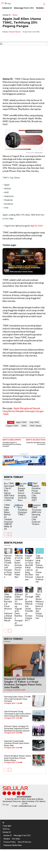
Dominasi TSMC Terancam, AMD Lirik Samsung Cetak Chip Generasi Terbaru (37, 514)
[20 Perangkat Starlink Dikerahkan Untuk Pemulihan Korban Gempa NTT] (29, 590)
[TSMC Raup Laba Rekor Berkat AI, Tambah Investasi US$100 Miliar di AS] (16, 506)
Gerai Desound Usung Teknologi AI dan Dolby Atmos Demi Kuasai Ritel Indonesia (17, 713)
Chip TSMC (34, 422)
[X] (11, 37)
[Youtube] (23, 793)
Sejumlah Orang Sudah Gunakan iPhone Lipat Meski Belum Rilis (16, 743)
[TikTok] (14, 793)
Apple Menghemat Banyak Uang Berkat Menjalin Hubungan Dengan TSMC (23, 411)
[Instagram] (9, 793)
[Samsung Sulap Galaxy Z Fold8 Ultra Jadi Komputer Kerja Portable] (8, 551)
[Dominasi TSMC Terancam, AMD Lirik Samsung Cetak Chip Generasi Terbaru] (45, 506)
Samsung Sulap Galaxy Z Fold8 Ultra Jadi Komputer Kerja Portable (8, 566)
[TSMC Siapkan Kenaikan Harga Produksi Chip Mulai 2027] (44, 484)
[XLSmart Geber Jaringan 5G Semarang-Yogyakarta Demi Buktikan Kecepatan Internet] (19, 590)
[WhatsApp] (16, 37)
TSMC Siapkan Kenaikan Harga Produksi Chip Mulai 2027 (36, 491)
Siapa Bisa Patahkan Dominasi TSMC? (22, 510)
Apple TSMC (21, 422)
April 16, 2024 (36, 226)
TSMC (24, 425)
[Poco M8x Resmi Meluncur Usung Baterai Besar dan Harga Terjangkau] (40, 590)
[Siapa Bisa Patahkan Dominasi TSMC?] (30, 506)
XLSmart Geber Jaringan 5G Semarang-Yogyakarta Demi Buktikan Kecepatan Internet (19, 610)
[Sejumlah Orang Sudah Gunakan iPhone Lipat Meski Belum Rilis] (38, 745)
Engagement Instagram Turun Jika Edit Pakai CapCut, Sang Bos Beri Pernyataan (29, 567)
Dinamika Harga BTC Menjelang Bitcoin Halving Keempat (12, 444)
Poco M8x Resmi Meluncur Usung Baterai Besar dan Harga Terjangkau (40, 606)
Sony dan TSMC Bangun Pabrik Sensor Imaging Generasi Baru (22, 491)
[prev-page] (5, 534)
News (15, 15)
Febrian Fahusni (15, 32)
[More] (28, 37)
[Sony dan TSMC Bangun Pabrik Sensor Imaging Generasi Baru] (30, 484)
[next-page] (9, 534)
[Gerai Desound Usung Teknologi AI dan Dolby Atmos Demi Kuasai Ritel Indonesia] (38, 715)
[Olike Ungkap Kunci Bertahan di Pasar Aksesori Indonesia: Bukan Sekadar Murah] (8, 590)
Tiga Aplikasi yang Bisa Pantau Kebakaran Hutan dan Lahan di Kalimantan (40, 568)
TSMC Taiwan (35, 425)
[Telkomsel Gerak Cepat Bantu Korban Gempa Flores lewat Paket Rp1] (19, 551)
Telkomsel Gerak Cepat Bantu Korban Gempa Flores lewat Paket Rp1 (19, 566)
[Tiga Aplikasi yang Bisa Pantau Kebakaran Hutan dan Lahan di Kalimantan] (40, 551)
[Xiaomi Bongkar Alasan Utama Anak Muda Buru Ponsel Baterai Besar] (38, 760)
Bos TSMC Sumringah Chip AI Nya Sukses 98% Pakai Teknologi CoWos (9, 491)
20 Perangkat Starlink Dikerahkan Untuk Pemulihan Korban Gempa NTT (29, 607)
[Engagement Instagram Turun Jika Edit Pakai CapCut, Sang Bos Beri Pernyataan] (29, 551)
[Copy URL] (22, 37)
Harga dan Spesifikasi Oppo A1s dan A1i (35, 443)
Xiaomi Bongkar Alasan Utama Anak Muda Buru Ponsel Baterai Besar (17, 757)
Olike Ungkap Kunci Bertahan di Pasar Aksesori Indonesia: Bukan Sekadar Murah (8, 607)
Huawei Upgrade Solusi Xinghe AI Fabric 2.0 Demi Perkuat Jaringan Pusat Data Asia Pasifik (23, 683)
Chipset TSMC (12, 425)
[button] (1, 851)
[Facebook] (5, 37)
